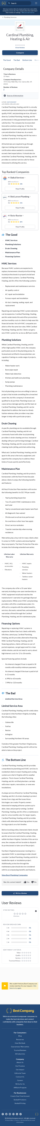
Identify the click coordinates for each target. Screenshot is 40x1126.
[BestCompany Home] (4, 3)
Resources (20, 1039)
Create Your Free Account (20, 1096)
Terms (17, 1120)
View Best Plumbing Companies (15, 875)
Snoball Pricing (20, 1103)
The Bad (16, 60)
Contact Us (20, 1077)
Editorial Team (20, 1073)
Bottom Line (27, 60)
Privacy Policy (9, 1120)
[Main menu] (36, 3)
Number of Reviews (10, 87)
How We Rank (20, 1043)
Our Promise (20, 1066)
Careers (20, 1080)
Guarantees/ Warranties (20, 1047)
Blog (20, 1036)
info (36, 911)
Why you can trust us (28, 12)
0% (30, 928)
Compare (20, 53)
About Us (20, 1062)
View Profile (20, 189)
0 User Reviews (20, 47)
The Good (7, 60)
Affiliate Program (20, 1087)
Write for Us (20, 1084)
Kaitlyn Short (11, 102)
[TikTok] (20, 1114)
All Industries (20, 1054)
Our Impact (20, 1070)
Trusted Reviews (20, 1050)
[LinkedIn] (17, 1114)
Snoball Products (20, 1100)
